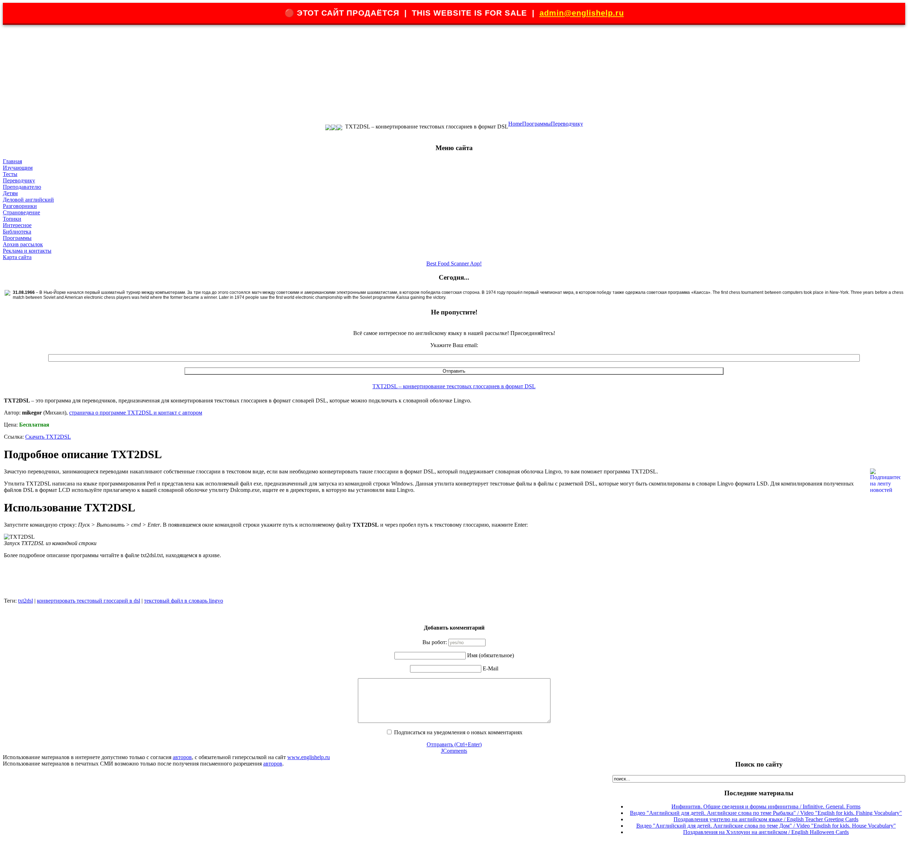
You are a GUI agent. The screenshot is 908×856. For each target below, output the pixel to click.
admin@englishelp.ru (581, 13)
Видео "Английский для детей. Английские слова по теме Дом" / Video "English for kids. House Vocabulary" (766, 826)
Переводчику (567, 124)
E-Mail (490, 668)
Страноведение (21, 212)
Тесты (10, 174)
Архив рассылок (23, 244)
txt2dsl (25, 601)
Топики (12, 219)
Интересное (17, 225)
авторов (182, 757)
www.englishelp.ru (308, 757)
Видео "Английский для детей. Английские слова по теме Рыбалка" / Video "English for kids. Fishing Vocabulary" (766, 813)
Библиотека (17, 232)
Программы (536, 124)
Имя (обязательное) (490, 655)
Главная (12, 161)
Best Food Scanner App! (454, 263)
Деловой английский (28, 200)
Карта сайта (17, 257)
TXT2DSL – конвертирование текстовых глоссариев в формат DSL (454, 386)
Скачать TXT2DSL (48, 437)
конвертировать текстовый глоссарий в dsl (88, 601)
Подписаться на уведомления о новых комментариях (458, 732)
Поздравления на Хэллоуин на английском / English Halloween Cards (766, 832)
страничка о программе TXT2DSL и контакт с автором (135, 413)
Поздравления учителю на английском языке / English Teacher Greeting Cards (766, 819)
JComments (454, 751)
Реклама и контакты (27, 251)
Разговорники (20, 206)
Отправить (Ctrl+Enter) (454, 744)
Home (515, 124)
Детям (10, 193)
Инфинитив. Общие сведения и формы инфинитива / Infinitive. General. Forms (765, 806)
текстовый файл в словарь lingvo (183, 601)
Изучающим (18, 168)
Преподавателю (22, 187)
